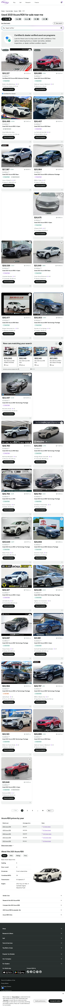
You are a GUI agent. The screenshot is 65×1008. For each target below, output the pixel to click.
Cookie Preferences (6, 991)
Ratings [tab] (18, 855)
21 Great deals (47, 826)
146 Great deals (47, 834)
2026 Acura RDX (7, 826)
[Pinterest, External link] (40, 972)
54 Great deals (47, 830)
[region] (32, 999)
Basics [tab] (4, 855)
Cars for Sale (9, 11)
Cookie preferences (40, 1001)
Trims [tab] (25, 855)
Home (3, 11)
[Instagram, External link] (37, 972)
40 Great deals (47, 841)
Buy (14, 2)
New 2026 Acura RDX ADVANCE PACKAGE (9, 361)
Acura (15, 11)
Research (28, 2)
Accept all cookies (55, 1001)
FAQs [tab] (11, 855)
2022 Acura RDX (7, 841)
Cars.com (5, 1000)
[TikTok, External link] (28, 972)
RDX (20, 11)
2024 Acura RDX (7, 834)
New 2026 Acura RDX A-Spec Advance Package (56, 361)
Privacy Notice (4, 983)
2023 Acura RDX (7, 837)
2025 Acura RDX (7, 830)
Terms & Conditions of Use (8, 980)
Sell (20, 2)
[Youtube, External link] (34, 972)
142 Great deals (47, 837)
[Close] (63, 993)
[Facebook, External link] (31, 972)
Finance (37, 2)
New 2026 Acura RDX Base (24, 361)
